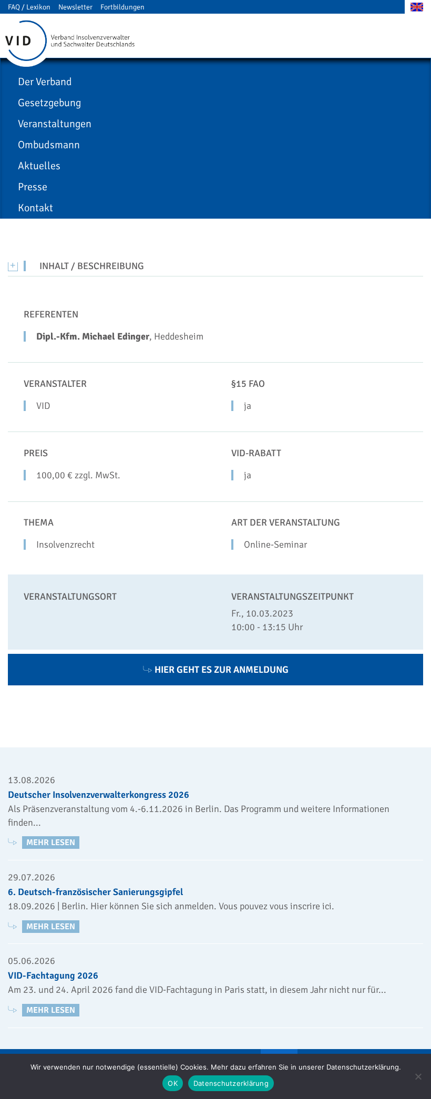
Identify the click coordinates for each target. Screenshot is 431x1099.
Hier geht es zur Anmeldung (222, 669)
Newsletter (75, 7)
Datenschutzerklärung (231, 1083)
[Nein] (418, 1076)
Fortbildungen (122, 7)
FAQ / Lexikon (29, 7)
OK (173, 1083)
